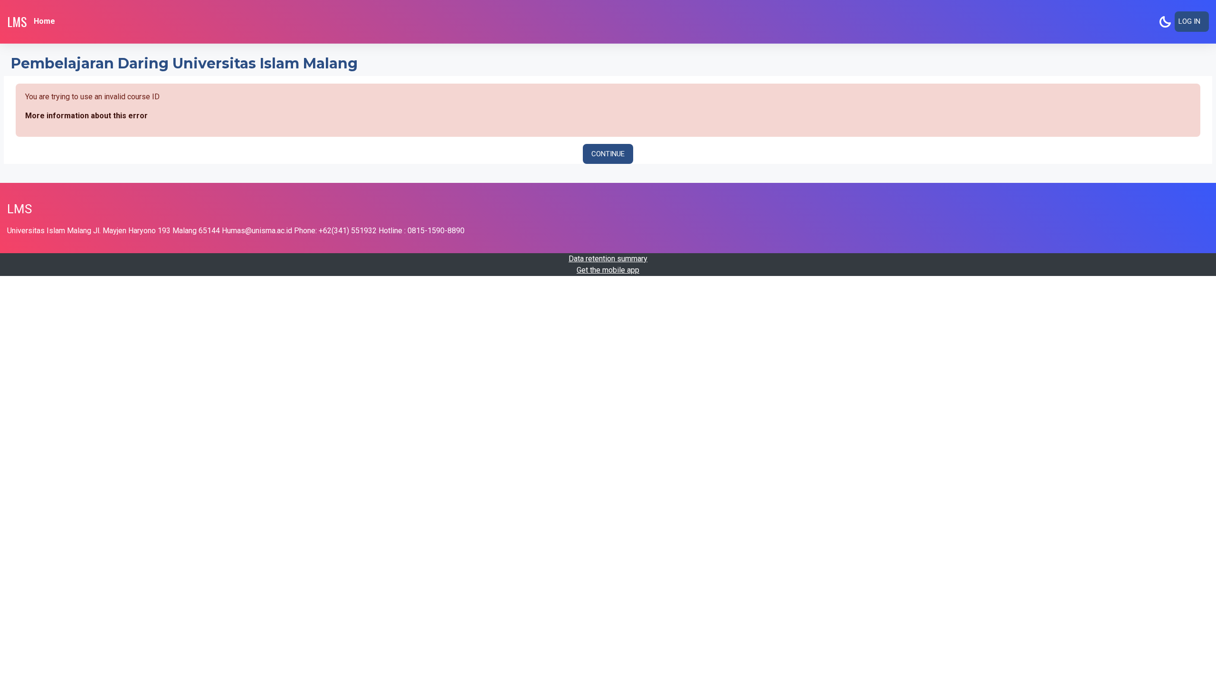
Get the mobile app (608, 270)
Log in (1189, 21)
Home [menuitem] (44, 21)
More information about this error (86, 115)
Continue (608, 154)
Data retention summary (608, 258)
